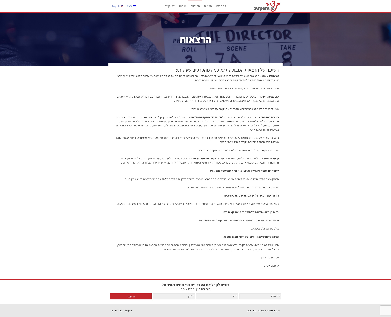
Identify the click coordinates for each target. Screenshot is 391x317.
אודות (182, 6)
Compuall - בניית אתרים (122, 310)
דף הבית (221, 6)
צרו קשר (170, 6)
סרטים (208, 6)
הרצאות (195, 6)
